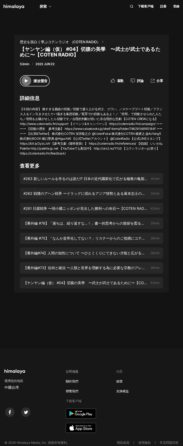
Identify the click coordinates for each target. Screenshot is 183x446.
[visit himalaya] (14, 6)
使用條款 (144, 442)
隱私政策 (123, 442)
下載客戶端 (146, 6)
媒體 (119, 381)
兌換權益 (122, 391)
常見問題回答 (169, 442)
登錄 (176, 6)
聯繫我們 (72, 391)
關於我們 (72, 381)
